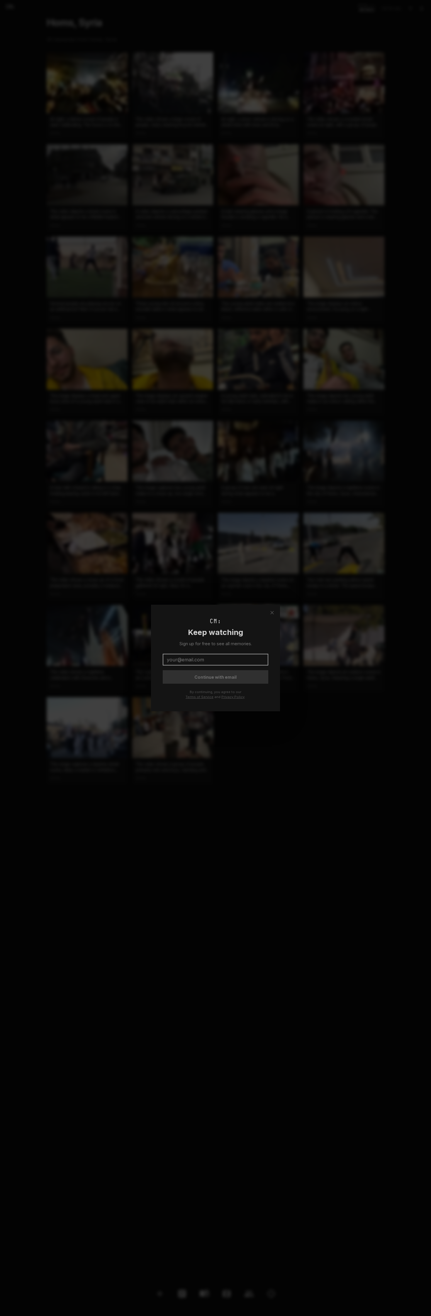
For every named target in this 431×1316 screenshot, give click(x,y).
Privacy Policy (233, 697)
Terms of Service (199, 697)
